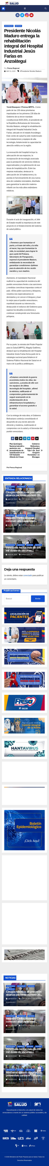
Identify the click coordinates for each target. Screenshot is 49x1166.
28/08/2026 (12, 999)
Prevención (30, 1069)
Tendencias (10, 489)
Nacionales (9, 26)
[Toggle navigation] (25, 8)
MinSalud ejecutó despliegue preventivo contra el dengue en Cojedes (24, 1075)
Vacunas (38, 545)
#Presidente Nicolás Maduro (30, 71)
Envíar (37, 599)
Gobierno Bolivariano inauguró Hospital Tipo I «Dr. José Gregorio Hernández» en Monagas (32, 450)
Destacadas (10, 486)
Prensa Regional (13, 68)
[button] (46, 8)
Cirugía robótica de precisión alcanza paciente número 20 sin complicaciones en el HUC (24, 495)
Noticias (18, 26)
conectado (27, 575)
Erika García (26, 554)
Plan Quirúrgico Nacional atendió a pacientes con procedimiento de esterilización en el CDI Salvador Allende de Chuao (17, 450)
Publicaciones (12, 590)
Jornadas (20, 545)
